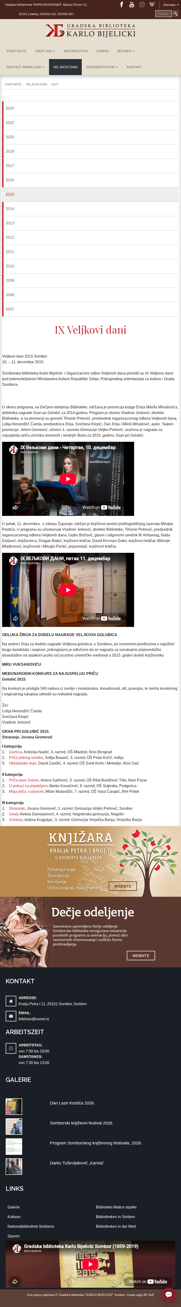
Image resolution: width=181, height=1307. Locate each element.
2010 (10, 266)
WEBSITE (122, 886)
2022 (10, 123)
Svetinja (16, 820)
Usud (13, 814)
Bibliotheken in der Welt (116, 1226)
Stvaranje (17, 808)
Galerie (14, 1207)
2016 (10, 180)
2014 (10, 209)
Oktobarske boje (22, 763)
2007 (10, 309)
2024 (10, 108)
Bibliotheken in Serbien (115, 1217)
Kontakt (134, 67)
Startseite (16, 51)
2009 (10, 281)
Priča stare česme (24, 780)
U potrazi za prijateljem (28, 786)
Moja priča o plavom (26, 791)
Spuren (14, 1236)
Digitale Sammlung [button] (24, 67)
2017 (10, 166)
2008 (10, 295)
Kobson (14, 1217)
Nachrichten (76, 51)
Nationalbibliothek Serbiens (31, 1226)
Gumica (15, 752)
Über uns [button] (44, 51)
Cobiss (102, 51)
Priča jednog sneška (26, 758)
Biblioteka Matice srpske (116, 1207)
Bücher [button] (124, 51)
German (169, 5)
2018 (10, 151)
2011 (10, 252)
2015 (54, 84)
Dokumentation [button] (101, 67)
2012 (10, 237)
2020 (10, 137)
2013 (10, 223)
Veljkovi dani (65, 67)
